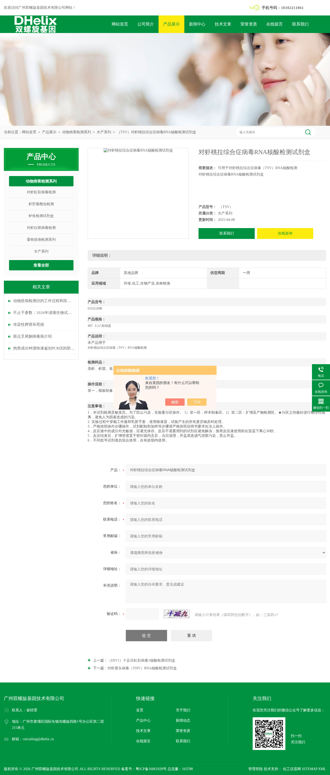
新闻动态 (183, 720)
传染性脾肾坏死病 (28, 324)
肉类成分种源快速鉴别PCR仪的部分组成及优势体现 (44, 348)
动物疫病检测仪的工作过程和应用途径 (44, 301)
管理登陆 (255, 769)
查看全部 (41, 265)
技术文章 (223, 24)
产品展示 (171, 24)
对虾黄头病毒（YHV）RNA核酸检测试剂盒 (142, 668)
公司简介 (145, 24)
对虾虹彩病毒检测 (41, 192)
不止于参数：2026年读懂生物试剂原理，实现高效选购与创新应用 (44, 313)
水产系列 (104, 132)
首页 (139, 710)
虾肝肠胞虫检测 (41, 204)
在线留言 (274, 24)
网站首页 (120, 24)
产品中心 (143, 720)
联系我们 (300, 24)
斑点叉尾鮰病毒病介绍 (32, 336)
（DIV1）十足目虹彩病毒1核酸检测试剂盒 (141, 660)
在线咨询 (285, 233)
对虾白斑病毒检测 (41, 228)
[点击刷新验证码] (176, 614)
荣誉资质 (249, 24)
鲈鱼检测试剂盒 (41, 216)
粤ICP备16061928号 (151, 769)
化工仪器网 (291, 769)
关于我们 (183, 710)
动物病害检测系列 (76, 132)
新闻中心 (197, 24)
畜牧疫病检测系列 (41, 239)
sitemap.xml (314, 769)
